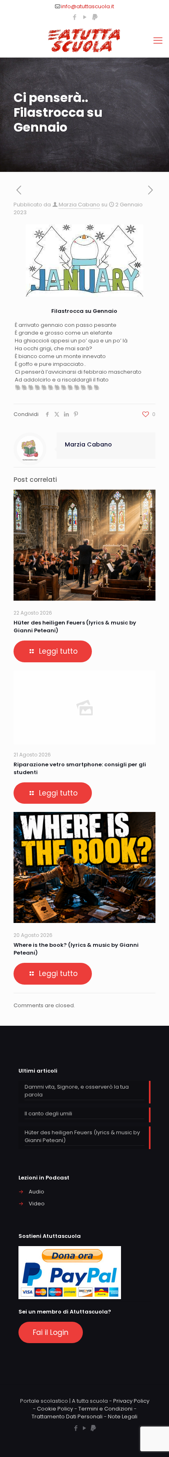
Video (37, 1203)
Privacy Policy (131, 1401)
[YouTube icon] (85, 17)
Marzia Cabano (79, 204)
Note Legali (122, 1416)
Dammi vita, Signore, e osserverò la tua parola (77, 1091)
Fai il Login (51, 1332)
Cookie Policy (55, 1409)
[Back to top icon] (152, 1440)
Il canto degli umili (48, 1113)
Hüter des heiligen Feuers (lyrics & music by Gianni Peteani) (82, 1136)
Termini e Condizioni (105, 1409)
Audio (36, 1192)
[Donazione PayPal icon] (95, 17)
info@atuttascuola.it (87, 6)
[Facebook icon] (74, 17)
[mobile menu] (158, 41)
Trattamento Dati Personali (67, 1416)
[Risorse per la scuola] (84, 40)
